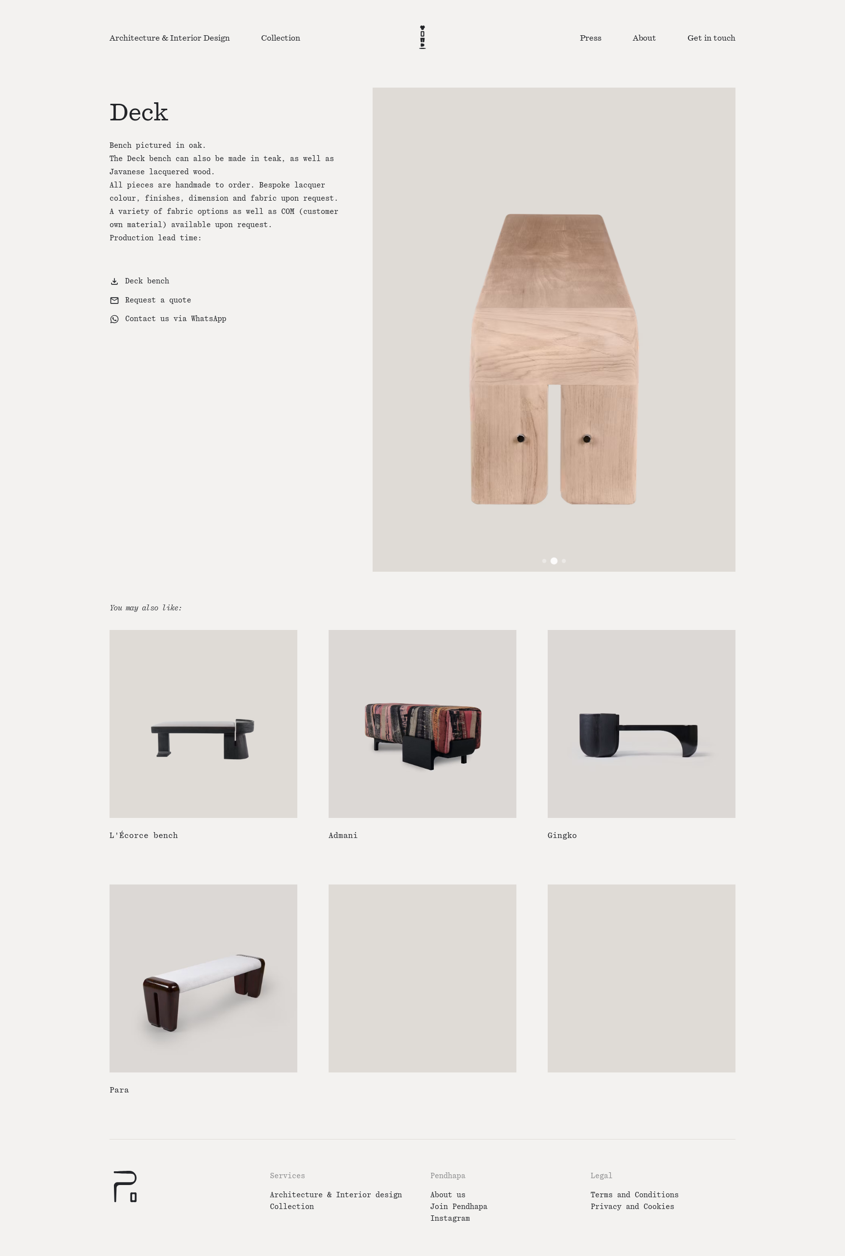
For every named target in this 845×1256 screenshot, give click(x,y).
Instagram (450, 1218)
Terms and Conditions (635, 1195)
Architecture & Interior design (336, 1195)
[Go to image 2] (554, 561)
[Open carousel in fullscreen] (554, 329)
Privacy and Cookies (632, 1206)
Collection (292, 1206)
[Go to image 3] (564, 561)
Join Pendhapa (459, 1206)
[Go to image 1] (544, 561)
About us (448, 1195)
